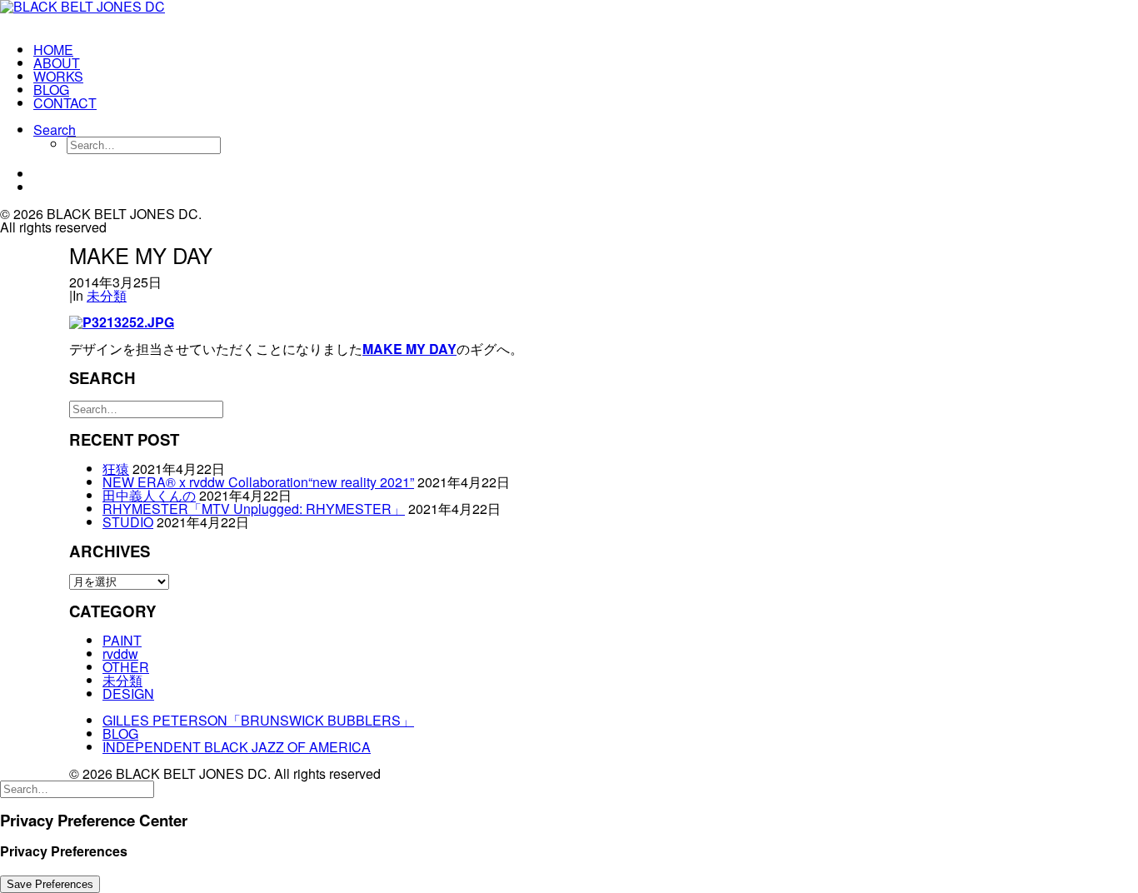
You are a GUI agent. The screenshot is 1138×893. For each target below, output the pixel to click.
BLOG (51, 89)
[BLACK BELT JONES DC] (105, 15)
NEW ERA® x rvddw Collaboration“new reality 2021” (258, 481)
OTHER (125, 666)
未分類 (107, 295)
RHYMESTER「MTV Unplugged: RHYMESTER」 (253, 508)
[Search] (146, 407)
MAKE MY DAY (409, 348)
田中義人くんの (149, 495)
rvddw (120, 653)
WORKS (58, 76)
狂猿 (115, 468)
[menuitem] (121, 50)
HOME (53, 49)
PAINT (122, 640)
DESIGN (128, 693)
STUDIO (127, 521)
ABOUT (56, 62)
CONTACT (65, 102)
